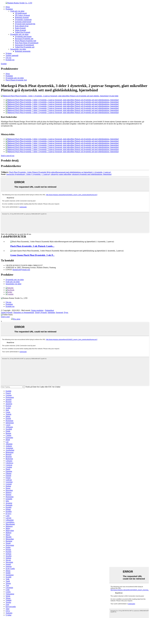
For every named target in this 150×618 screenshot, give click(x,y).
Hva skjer (16, 319)
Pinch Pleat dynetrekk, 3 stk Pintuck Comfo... (32, 246)
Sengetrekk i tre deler (18, 49)
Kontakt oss (10, 60)
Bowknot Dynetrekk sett (24, 39)
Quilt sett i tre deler (17, 11)
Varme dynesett (6, 312)
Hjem (8, 7)
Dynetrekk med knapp (23, 36)
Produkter (9, 9)
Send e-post (5, 317)
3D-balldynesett (21, 13)
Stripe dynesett (20, 30)
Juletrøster (51, 312)
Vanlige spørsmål (12, 55)
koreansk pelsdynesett (23, 22)
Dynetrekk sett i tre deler (19, 34)
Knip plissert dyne (21, 26)
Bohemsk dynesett (22, 17)
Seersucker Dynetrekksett (24, 45)
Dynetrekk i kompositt (23, 20)
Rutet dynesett (20, 28)
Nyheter (9, 53)
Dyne (66, 312)
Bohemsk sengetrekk (22, 51)
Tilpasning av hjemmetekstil (23, 312)
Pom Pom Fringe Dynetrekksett (26, 43)
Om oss (8, 58)
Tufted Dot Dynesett (22, 32)
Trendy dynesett (41, 312)
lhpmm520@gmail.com (21, 270)
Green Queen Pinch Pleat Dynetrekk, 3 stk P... (32, 255)
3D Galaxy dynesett (22, 15)
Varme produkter (37, 310)
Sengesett (59, 312)
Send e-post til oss (7, 156)
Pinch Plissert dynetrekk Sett (25, 41)
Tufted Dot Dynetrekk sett (24, 47)
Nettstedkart (49, 310)
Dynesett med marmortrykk (25, 24)
